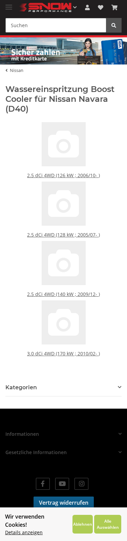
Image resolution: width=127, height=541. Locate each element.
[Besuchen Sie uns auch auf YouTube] (62, 484)
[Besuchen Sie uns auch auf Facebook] (43, 484)
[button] (87, 7)
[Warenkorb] (114, 7)
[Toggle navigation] (8, 4)
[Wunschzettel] (100, 7)
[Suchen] (114, 25)
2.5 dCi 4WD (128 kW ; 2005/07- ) (63, 234)
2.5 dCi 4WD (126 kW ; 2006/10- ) (63, 175)
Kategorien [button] (21, 387)
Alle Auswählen (108, 524)
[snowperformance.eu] (45, 7)
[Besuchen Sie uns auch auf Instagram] (81, 484)
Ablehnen (82, 524)
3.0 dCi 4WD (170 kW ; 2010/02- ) (63, 353)
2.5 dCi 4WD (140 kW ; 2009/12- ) (63, 294)
